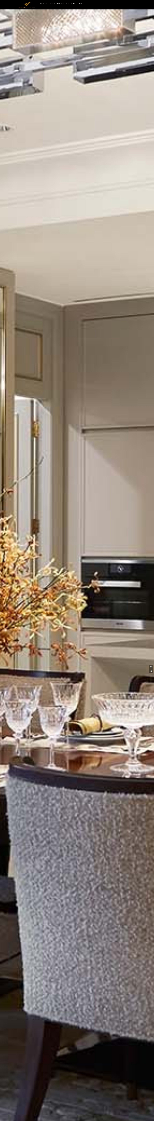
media (80, 4)
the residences (56, 4)
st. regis (43, 4)
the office (70, 4)
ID (151, 671)
